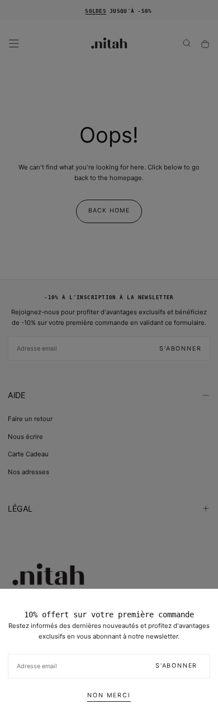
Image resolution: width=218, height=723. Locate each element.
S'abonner (176, 665)
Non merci (108, 695)
